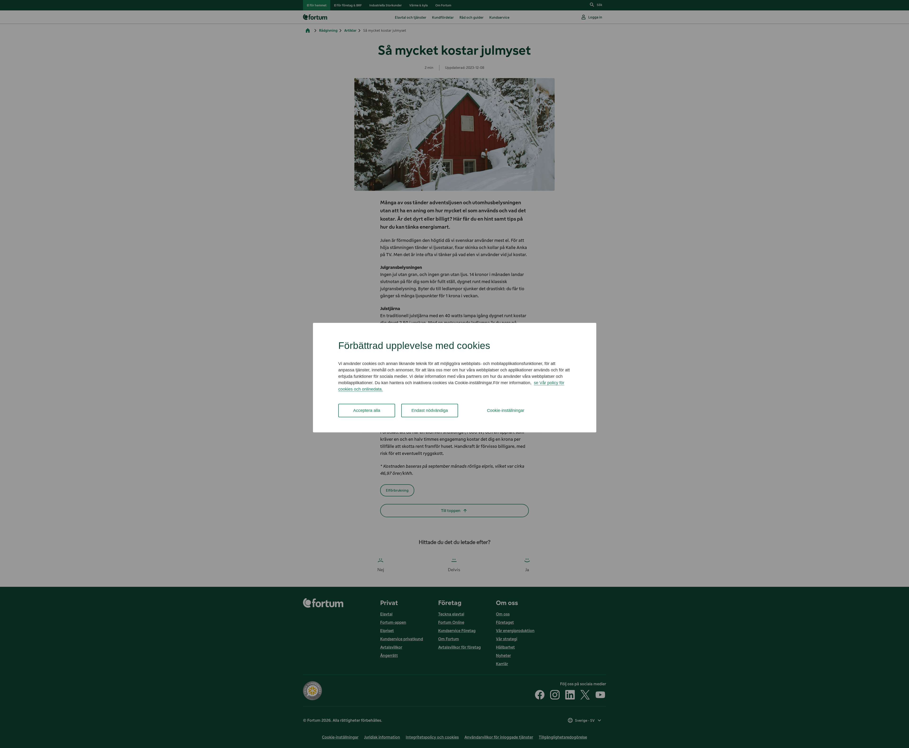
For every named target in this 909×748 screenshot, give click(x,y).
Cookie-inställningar (505, 410)
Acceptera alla (366, 410)
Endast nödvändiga (429, 410)
